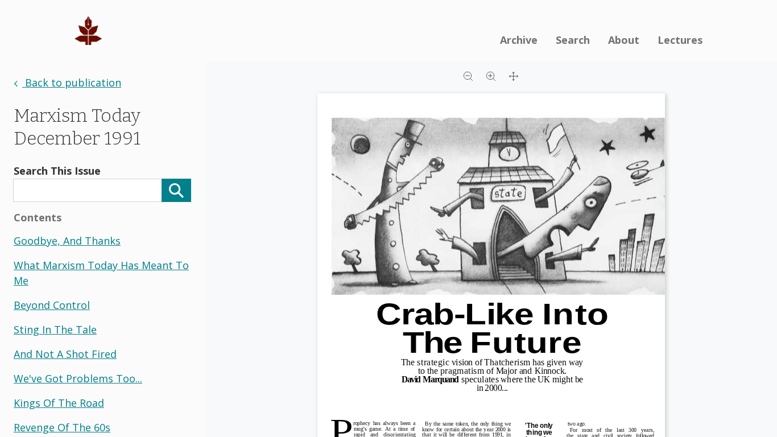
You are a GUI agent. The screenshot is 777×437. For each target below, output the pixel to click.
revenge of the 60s (62, 427)
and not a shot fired (65, 354)
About (623, 40)
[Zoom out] (468, 75)
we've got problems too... (78, 378)
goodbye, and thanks (67, 241)
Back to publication (71, 82)
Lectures (680, 40)
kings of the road (59, 403)
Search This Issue (57, 171)
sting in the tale (55, 329)
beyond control (52, 305)
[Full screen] (514, 75)
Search (573, 40)
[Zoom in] (491, 75)
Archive (519, 40)
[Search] (176, 190)
